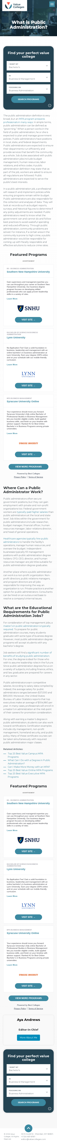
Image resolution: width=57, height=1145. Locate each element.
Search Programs (28, 99)
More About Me (28, 1037)
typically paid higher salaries (32, 512)
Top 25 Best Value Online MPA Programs (30, 770)
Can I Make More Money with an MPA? (29, 767)
